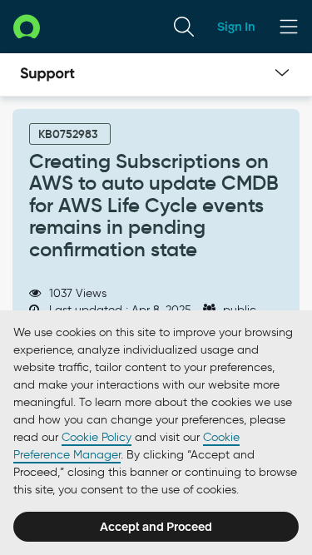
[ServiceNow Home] (26, 26)
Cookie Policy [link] (96, 437)
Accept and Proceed (156, 526)
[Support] (47, 75)
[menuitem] (184, 26)
